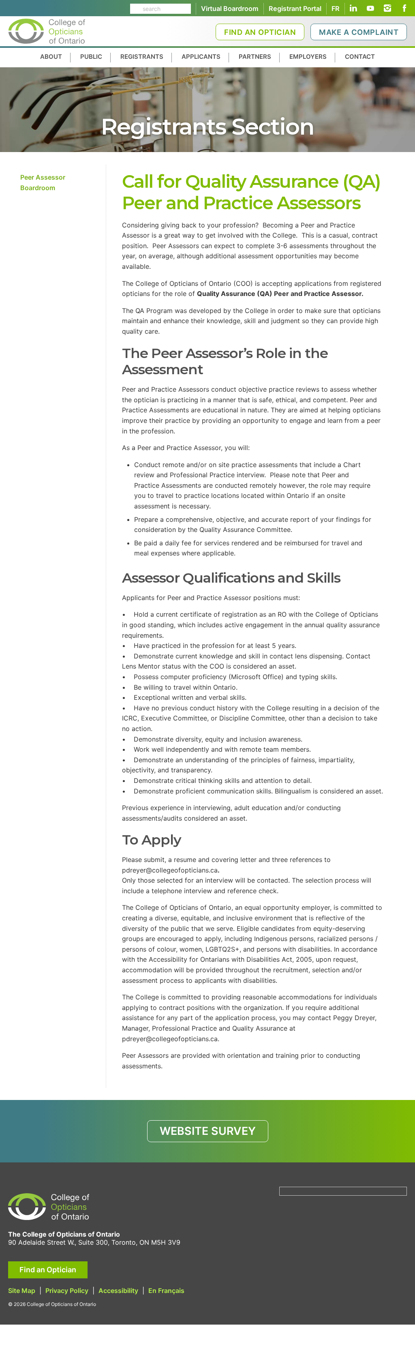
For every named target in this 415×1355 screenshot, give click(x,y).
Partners (255, 56)
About (51, 56)
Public (91, 56)
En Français (166, 1290)
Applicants (201, 56)
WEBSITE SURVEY (208, 1131)
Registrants (141, 56)
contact (360, 56)
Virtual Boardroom (230, 8)
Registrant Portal (295, 8)
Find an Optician (260, 32)
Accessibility (118, 1290)
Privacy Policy (66, 1290)
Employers (308, 56)
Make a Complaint (358, 32)
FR (336, 8)
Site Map (21, 1290)
